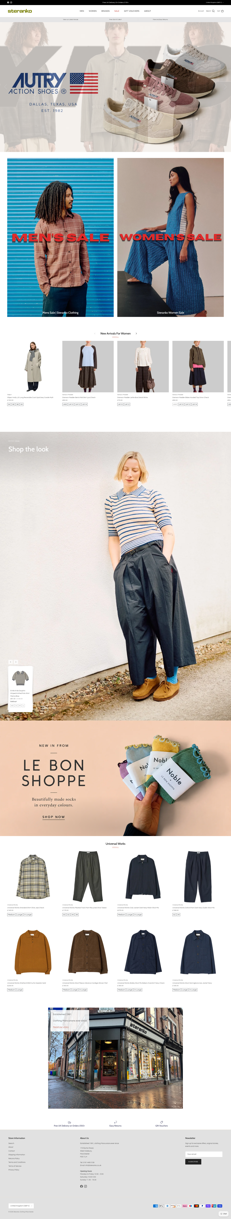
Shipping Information (16, 1155)
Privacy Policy (13, 1170)
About (10, 1147)
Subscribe (193, 1162)
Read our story (61, 1027)
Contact (11, 1151)
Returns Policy (13, 1158)
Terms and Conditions (16, 1162)
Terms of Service (14, 1166)
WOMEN (93, 11)
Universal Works (115, 843)
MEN (82, 11)
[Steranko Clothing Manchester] (19, 11)
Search (11, 1143)
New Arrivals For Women (115, 333)
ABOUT (147, 11)
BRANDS (105, 11)
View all (115, 337)
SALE (116, 11)
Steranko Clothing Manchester (23, 1212)
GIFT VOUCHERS (131, 11)
